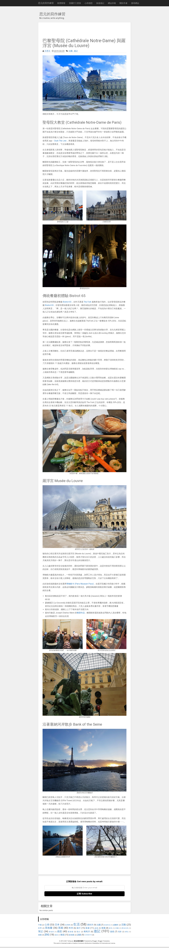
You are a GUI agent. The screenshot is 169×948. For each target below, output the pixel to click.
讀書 (79, 934)
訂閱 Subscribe (84, 894)
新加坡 (70, 931)
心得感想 (89, 3)
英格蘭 (48, 927)
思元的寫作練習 (46, 3)
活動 (123, 924)
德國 (40, 935)
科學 (40, 928)
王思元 (47, 51)
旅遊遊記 (100, 3)
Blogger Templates (104, 941)
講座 (56, 935)
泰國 (103, 928)
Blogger (94, 941)
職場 (62, 934)
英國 (60, 927)
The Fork (87, 302)
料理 (71, 928)
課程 (47, 934)
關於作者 (123, 3)
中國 (40, 925)
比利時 (67, 925)
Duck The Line (60, 141)
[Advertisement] (84, 30)
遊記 (76, 51)
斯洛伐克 (125, 928)
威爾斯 (115, 925)
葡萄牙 (87, 931)
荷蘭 (117, 928)
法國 (70, 51)
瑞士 (78, 931)
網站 (127, 931)
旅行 (79, 928)
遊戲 (112, 931)
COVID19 (88, 935)
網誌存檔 (112, 3)
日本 (57, 924)
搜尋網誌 (135, 3)
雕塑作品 (81, 613)
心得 (47, 924)
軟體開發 (61, 3)
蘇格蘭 (71, 935)
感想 (59, 931)
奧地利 (51, 931)
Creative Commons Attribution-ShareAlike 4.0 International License (93, 943)
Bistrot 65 (67, 302)
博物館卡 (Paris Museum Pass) (80, 584)
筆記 (40, 931)
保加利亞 (107, 925)
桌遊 (96, 928)
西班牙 (90, 924)
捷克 (110, 928)
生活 (76, 924)
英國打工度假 (75, 3)
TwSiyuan (70, 941)
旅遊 (87, 928)
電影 (120, 931)
